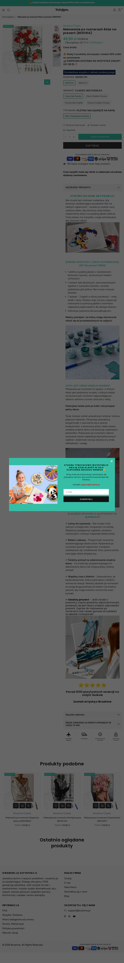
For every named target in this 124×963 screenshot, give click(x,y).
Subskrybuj (86, 499)
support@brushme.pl (90, 484)
